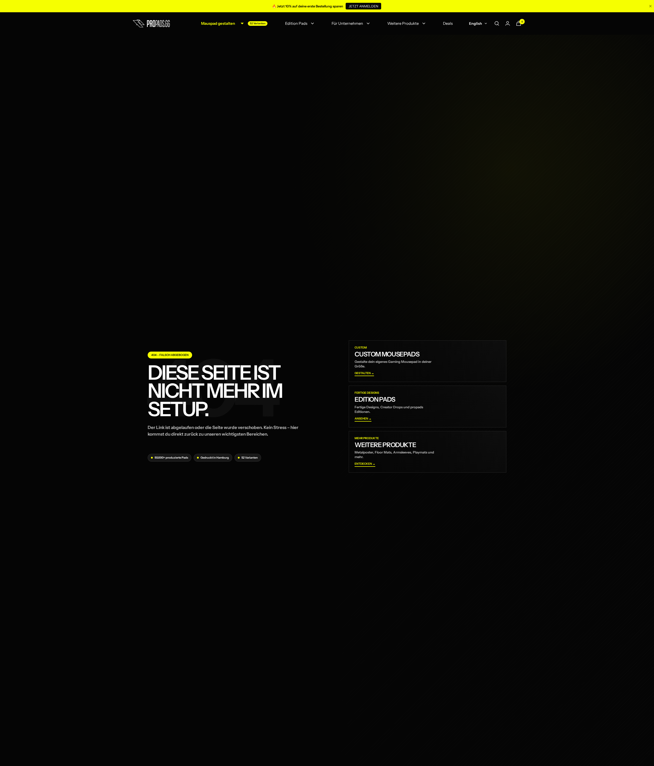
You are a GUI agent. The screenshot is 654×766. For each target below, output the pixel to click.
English (475, 23)
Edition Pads (296, 23)
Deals (448, 23)
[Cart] (518, 23)
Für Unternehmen (347, 23)
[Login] (507, 23)
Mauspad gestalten (218, 23)
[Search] (497, 23)
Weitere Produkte (403, 23)
